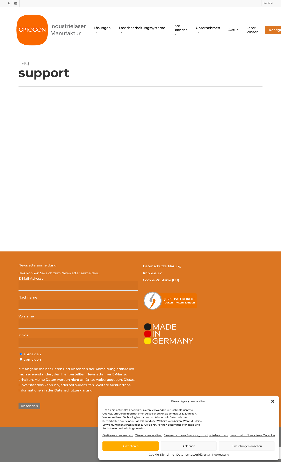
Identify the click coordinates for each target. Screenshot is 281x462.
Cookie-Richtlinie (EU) (161, 280)
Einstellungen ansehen (247, 446)
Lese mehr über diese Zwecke (252, 435)
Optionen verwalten (117, 435)
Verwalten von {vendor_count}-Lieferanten (196, 435)
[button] (273, 401)
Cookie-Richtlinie (161, 454)
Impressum (220, 454)
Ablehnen (188, 446)
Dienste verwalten (148, 435)
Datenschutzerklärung (193, 454)
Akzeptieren (130, 446)
